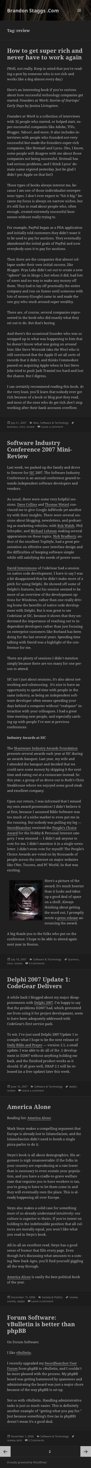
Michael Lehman (43, 531)
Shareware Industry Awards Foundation (46, 748)
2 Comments (36, 1440)
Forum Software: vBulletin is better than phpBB (41, 1324)
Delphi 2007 (43, 1002)
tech (19, 1440)
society (11, 1301)
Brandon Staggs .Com (33, 10)
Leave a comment (52, 427)
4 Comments (37, 963)
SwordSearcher (19, 827)
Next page (85, 1451)
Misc (36, 423)
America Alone (29, 1107)
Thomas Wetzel (57, 504)
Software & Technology (54, 423)
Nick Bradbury (64, 536)
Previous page (5, 1451)
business (12, 427)
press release (67, 918)
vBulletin (23, 1352)
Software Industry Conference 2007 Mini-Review (39, 449)
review (30, 427)
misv (22, 427)
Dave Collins (27, 504)
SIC (31, 472)
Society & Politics (52, 1297)
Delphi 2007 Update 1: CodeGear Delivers (38, 982)
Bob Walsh (65, 525)
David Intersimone (22, 568)
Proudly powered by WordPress (27, 1462)
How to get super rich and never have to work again (45, 54)
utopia (21, 1301)
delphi (73, 1086)
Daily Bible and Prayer (24, 1045)
